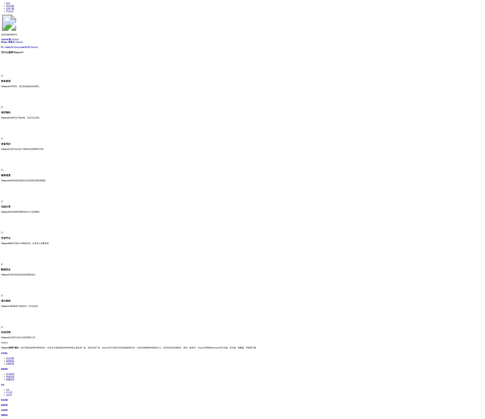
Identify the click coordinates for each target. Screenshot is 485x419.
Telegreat (10, 39)
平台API (9, 11)
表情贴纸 (10, 361)
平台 (2, 385)
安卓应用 (10, 374)
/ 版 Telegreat (12, 42)
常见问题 (10, 6)
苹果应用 (10, 377)
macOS (9, 395)
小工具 (9, 392)
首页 (8, 3)
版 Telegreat (11, 47)
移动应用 (4, 369)
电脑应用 (10, 379)
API (7, 390)
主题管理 (10, 364)
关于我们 (4, 353)
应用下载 (10, 8)
